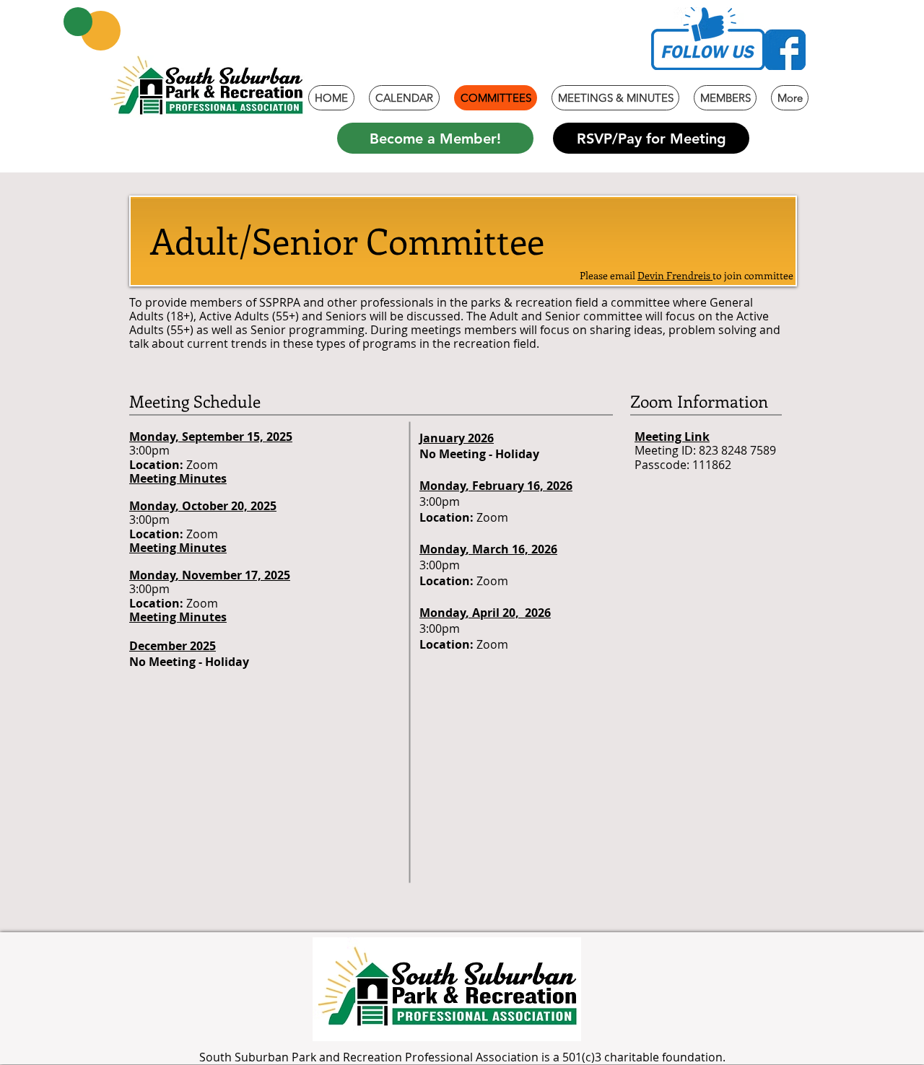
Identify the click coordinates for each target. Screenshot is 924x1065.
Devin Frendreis (674, 275)
